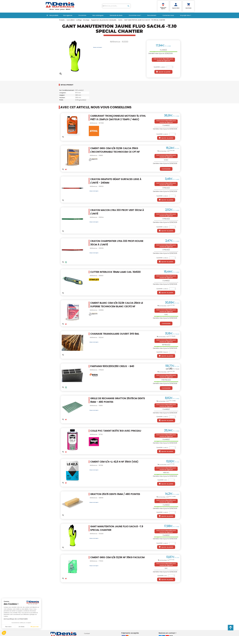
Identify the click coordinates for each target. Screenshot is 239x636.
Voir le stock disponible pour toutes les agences (163, 59)
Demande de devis (116, 15)
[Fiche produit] (66, 169)
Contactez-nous (168, 15)
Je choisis (21, 626)
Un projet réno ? (185, 15)
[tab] (70, 84)
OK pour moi (35, 626)
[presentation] (68, 85)
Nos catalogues (98, 15)
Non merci (8, 626)
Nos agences (67, 15)
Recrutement (151, 15)
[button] (4, 633)
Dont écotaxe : (163, 151)
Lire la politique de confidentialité (16, 619)
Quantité (159, 67)
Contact (87, 633)
